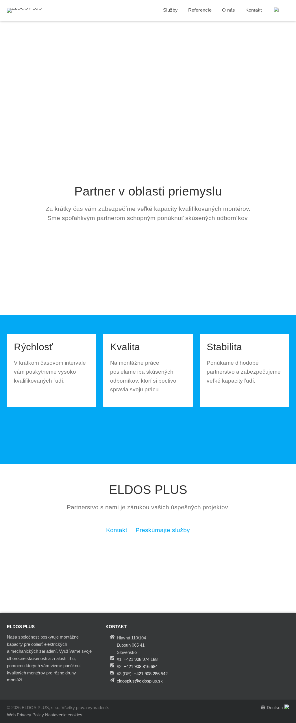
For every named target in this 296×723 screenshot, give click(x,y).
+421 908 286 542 (151, 673)
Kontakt (253, 10)
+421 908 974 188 (141, 659)
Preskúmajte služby (163, 530)
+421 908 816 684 (141, 666)
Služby (170, 10)
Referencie (200, 10)
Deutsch (275, 707)
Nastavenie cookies (63, 714)
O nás (228, 10)
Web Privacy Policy (25, 714)
